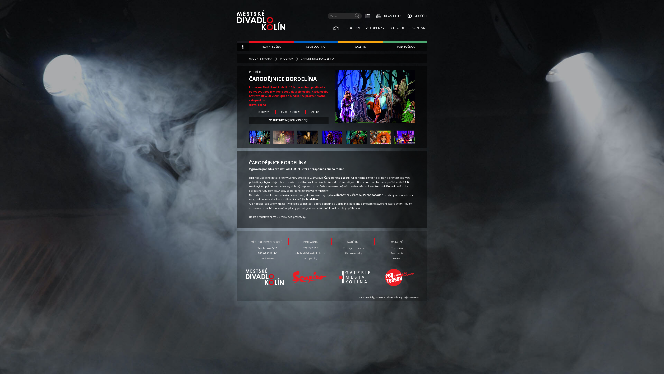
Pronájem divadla (354, 248)
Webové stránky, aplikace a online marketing (381, 297)
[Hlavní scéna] (265, 276)
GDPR (396, 258)
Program (352, 27)
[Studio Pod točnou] (399, 277)
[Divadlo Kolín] (266, 20)
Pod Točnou (406, 46)
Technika (397, 248)
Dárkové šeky (353, 253)
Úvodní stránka (260, 58)
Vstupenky (375, 27)
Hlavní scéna (271, 46)
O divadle (398, 27)
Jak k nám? (267, 258)
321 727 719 (310, 248)
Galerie (360, 46)
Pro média (396, 253)
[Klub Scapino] (309, 277)
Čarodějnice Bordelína (317, 58)
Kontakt (419, 27)
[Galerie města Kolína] (354, 277)
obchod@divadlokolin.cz (310, 253)
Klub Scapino (315, 46)
